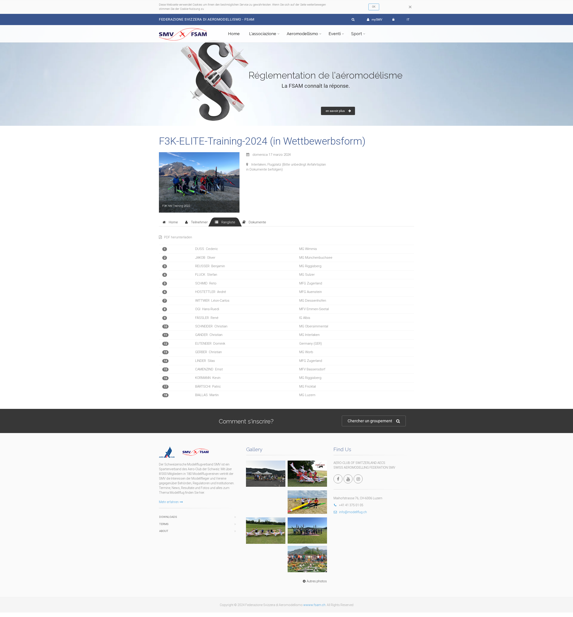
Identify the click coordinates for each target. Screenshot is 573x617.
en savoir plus (335, 111)
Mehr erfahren (169, 502)
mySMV (377, 19)
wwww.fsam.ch (314, 605)
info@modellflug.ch (353, 512)
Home (234, 33)
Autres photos (317, 581)
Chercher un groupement (370, 420)
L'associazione (262, 33)
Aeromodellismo (302, 33)
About (163, 531)
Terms (164, 524)
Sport (356, 33)
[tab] (170, 222)
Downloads (168, 517)
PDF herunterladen (178, 237)
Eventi (335, 33)
